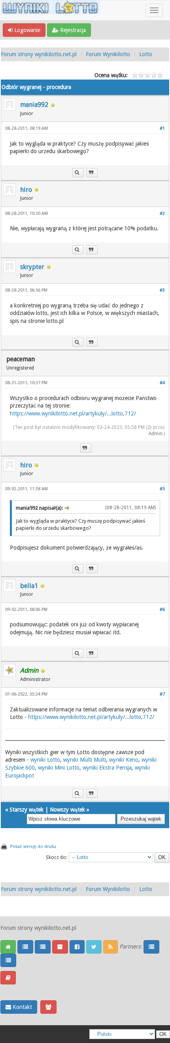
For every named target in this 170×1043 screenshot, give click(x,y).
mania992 (34, 104)
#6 (162, 609)
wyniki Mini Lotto (58, 767)
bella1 (29, 586)
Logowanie (26, 30)
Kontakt (21, 1007)
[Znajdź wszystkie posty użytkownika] (77, 172)
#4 (162, 382)
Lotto (145, 54)
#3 (162, 290)
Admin (155, 433)
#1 (162, 128)
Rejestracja (72, 30)
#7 (162, 694)
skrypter (32, 267)
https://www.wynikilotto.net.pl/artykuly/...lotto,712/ (73, 413)
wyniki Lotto (45, 760)
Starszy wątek (26, 809)
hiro (26, 189)
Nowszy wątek (67, 809)
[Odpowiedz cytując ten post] (92, 172)
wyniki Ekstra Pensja (107, 767)
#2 (162, 213)
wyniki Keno (123, 760)
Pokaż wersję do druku (33, 846)
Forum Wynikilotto (108, 54)
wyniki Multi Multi (84, 760)
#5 (162, 488)
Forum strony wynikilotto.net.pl (39, 54)
